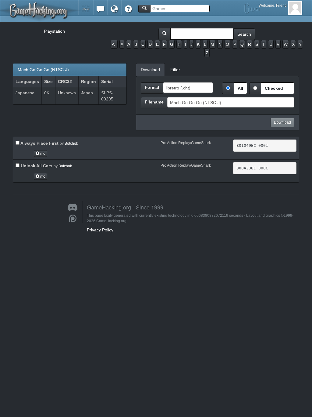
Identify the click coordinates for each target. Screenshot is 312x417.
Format (152, 87)
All (114, 44)
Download (282, 122)
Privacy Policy (100, 229)
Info (42, 153)
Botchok (71, 143)
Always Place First (39, 143)
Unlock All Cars (36, 165)
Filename (154, 102)
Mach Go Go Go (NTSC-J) (43, 69)
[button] (85, 7)
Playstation (54, 31)
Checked (274, 88)
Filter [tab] (175, 69)
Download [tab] (150, 69)
